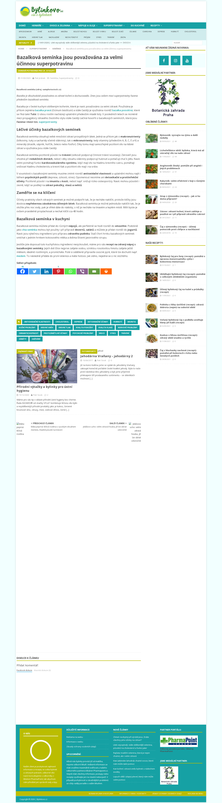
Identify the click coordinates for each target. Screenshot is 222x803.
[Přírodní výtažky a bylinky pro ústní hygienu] (47, 381)
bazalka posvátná (122, 110)
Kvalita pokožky (84, 327)
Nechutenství (71, 37)
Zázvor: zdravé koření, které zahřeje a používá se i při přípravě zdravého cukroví (182, 213)
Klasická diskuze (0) (42, 670)
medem (21, 256)
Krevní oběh (47, 327)
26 (176, 187)
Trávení (110, 37)
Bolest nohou (80, 31)
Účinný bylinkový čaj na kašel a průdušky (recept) (182, 290)
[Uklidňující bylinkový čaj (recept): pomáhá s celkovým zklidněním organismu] (152, 280)
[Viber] (82, 269)
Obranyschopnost (28, 333)
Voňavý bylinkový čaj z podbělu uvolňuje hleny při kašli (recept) (181, 321)
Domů (22, 25)
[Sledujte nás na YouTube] (187, 60)
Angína (64, 31)
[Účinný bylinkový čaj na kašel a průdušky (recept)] (152, 295)
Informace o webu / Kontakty (132, 793)
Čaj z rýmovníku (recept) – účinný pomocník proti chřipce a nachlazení (179, 228)
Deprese (161, 31)
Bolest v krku (99, 31)
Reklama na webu (74, 737)
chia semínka (29, 229)
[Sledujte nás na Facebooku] (164, 60)
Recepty (155, 25)
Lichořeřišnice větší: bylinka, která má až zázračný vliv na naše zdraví (182, 151)
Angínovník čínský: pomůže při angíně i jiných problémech (181, 167)
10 (176, 233)
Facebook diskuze (24, 670)
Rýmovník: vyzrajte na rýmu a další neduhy (179, 136)
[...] (67, 409)
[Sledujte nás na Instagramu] (175, 60)
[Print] (106, 269)
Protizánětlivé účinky (55, 333)
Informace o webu (74, 741)
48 (176, 141)
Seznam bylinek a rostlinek (101, 793)
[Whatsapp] (70, 269)
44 (176, 156)
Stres (98, 37)
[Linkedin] (46, 269)
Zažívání (36, 339)
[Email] (94, 269)
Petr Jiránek (40, 78)
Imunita (22, 37)
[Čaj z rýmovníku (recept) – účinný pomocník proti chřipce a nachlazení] (152, 232)
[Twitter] (34, 269)
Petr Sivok (37, 395)
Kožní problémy (27, 327)
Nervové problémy (127, 327)
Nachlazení (54, 37)
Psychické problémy (83, 333)
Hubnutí (175, 31)
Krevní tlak (37, 37)
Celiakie (133, 31)
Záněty (22, 339)
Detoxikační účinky (98, 321)
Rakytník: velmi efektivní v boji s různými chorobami (182, 182)
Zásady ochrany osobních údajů (81, 746)
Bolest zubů (117, 31)
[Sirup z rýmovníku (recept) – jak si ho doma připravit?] (152, 202)
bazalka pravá (43, 110)
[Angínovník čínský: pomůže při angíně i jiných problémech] (152, 171)
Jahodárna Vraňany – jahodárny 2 (106, 356)
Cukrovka (147, 31)
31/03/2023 (26, 78)
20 (176, 202)
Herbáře (36, 25)
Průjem (87, 37)
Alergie (51, 31)
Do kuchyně (137, 25)
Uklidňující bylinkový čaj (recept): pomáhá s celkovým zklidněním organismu (182, 275)
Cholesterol (190, 31)
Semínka (54, 78)
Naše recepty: (154, 243)
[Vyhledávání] (187, 42)
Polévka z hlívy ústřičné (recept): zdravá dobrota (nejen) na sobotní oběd (182, 306)
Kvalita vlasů (105, 327)
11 (176, 217)
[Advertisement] (79, 297)
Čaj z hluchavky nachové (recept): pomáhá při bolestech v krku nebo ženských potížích (178, 353)
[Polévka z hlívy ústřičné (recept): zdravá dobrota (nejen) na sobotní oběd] (152, 310)
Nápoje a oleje (86, 25)
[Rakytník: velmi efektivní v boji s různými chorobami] (152, 186)
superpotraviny (48, 122)
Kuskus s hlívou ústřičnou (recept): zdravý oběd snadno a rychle (179, 336)
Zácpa (123, 37)
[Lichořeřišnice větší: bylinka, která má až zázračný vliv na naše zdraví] (152, 156)
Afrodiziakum (25, 31)
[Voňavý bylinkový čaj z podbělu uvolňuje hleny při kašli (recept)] (152, 325)
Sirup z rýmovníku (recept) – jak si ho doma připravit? (180, 197)
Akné (40, 31)
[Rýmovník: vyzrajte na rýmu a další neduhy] (152, 141)
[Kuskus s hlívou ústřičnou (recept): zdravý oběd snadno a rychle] (152, 341)
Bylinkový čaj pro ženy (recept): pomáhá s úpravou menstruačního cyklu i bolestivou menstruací (182, 259)
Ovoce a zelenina (60, 25)
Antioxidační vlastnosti (37, 321)
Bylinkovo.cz (42, 799)
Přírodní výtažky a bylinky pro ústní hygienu (44, 389)
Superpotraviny (113, 25)
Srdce (102, 333)
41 (176, 172)
